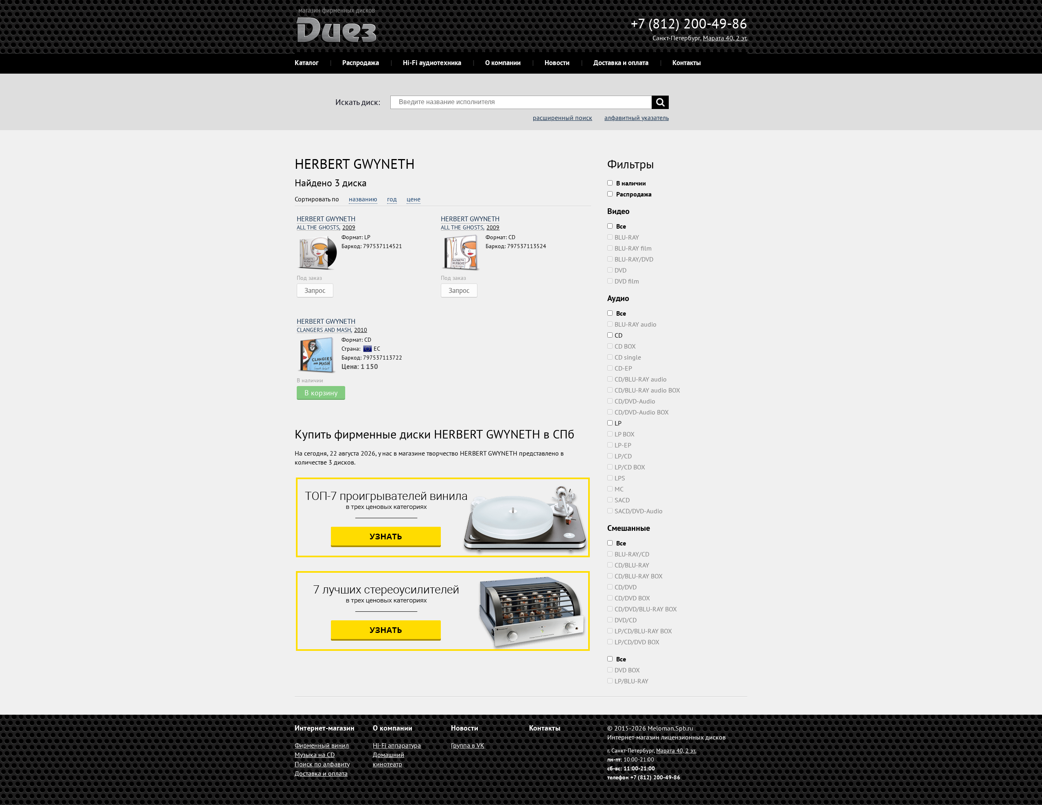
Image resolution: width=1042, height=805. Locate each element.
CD (618, 335)
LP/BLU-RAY (631, 681)
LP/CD (623, 456)
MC (619, 489)
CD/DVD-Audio (635, 401)
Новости (557, 62)
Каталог (306, 62)
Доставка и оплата (620, 62)
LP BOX (625, 434)
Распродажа (360, 62)
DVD (620, 270)
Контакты (686, 62)
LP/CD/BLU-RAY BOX (643, 631)
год (392, 199)
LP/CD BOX (630, 467)
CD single (628, 357)
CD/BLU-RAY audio (641, 379)
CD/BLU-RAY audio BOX (647, 390)
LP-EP (623, 445)
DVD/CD (626, 620)
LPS (620, 478)
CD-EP (623, 368)
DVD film (627, 281)
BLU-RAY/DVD (634, 259)
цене (413, 199)
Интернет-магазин (325, 728)
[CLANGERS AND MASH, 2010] (319, 355)
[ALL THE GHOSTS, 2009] (319, 253)
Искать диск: (357, 102)
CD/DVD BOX (632, 598)
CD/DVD (626, 587)
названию (363, 199)
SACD (622, 500)
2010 (332, 330)
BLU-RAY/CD (632, 554)
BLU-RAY (627, 237)
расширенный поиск (562, 117)
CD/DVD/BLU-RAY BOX (646, 609)
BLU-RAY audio (636, 324)
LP (618, 423)
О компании (503, 62)
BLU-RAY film (633, 248)
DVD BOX (627, 670)
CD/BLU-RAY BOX (639, 576)
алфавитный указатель (636, 117)
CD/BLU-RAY (632, 565)
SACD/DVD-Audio (639, 511)
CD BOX (625, 346)
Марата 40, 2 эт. (725, 38)
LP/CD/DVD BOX (637, 642)
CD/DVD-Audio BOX (642, 412)
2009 (326, 228)
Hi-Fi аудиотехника (432, 62)
